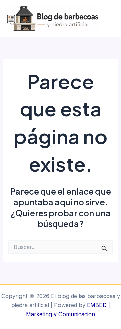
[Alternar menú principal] (113, 18)
